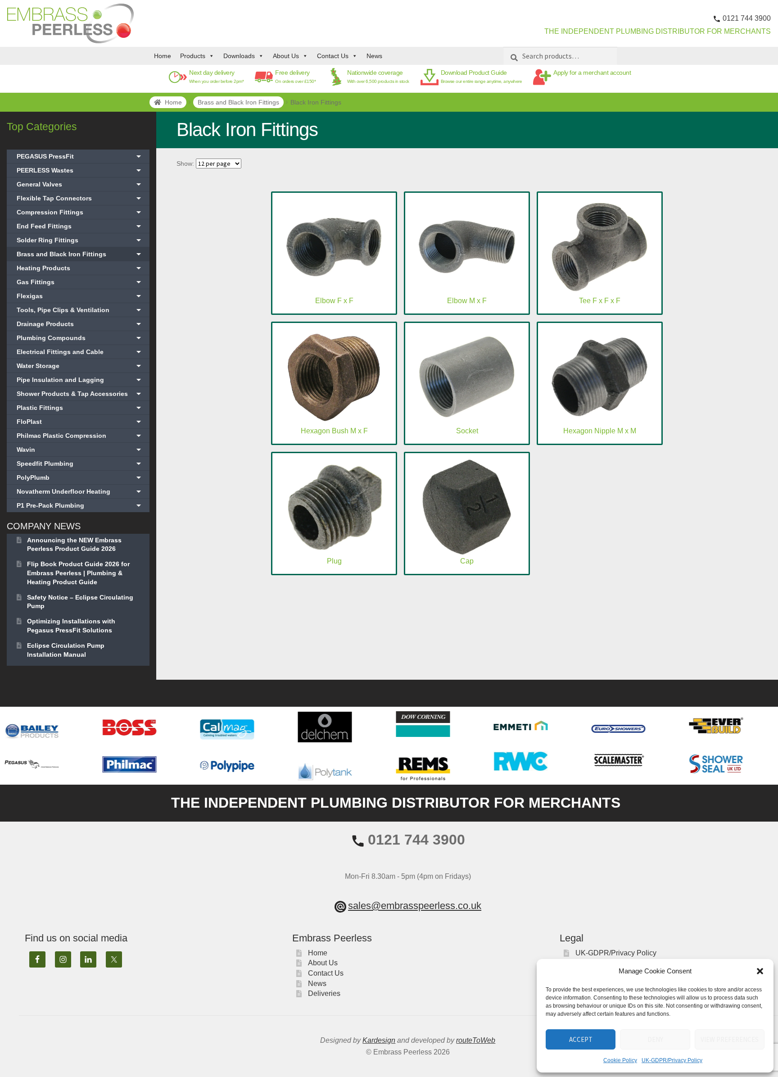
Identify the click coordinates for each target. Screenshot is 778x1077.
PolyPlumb (80, 477)
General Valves (80, 184)
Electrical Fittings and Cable (80, 351)
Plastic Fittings (80, 407)
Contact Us (332, 55)
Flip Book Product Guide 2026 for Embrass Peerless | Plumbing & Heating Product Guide (78, 573)
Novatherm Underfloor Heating (80, 491)
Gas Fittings (80, 281)
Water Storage (80, 365)
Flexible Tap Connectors (80, 198)
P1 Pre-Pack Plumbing (80, 505)
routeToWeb (475, 1040)
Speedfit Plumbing (80, 463)
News (374, 55)
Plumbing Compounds (80, 337)
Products (192, 55)
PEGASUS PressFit (80, 156)
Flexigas (80, 295)
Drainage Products (80, 323)
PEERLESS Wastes (80, 170)
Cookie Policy (620, 1060)
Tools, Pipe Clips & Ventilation (80, 309)
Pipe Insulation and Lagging (80, 379)
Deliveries (324, 993)
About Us (286, 55)
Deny (655, 1039)
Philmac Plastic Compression (80, 435)
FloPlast (80, 421)
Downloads (239, 55)
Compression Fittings (80, 212)
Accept (581, 1039)
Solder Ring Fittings (80, 240)
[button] (759, 971)
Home (162, 55)
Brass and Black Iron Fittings (238, 102)
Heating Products (80, 268)
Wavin (80, 449)
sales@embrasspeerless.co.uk (414, 905)
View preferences (730, 1039)
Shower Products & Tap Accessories (80, 393)
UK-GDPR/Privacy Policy (672, 1060)
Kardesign (378, 1040)
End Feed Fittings (80, 226)
